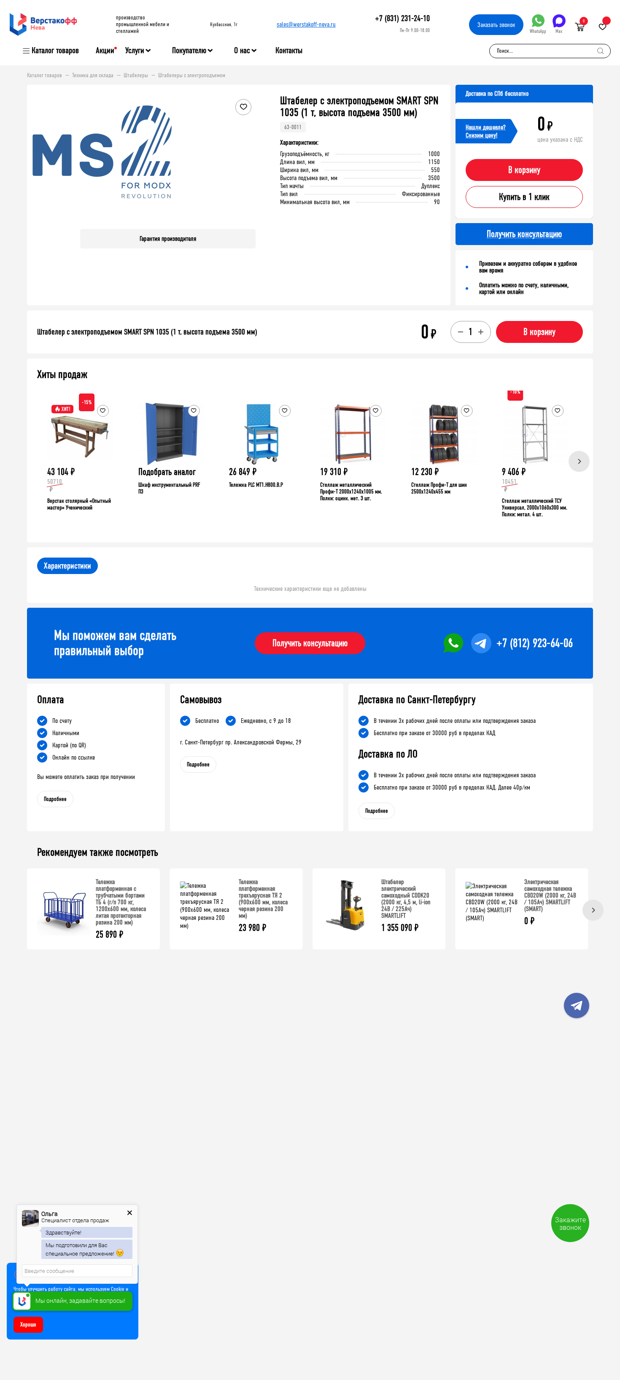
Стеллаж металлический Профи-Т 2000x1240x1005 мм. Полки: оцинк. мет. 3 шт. (351, 491)
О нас (242, 50)
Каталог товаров (55, 50)
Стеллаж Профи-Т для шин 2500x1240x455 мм (439, 488)
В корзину (524, 169)
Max (558, 31)
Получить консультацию (310, 643)
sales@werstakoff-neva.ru (306, 24)
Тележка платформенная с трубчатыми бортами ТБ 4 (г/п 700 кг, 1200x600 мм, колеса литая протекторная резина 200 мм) (121, 902)
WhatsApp (538, 31)
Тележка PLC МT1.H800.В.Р (256, 484)
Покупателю (189, 50)
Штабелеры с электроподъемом (191, 75)
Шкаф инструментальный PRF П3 (169, 488)
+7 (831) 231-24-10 (402, 18)
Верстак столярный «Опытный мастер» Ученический (79, 504)
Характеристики (67, 566)
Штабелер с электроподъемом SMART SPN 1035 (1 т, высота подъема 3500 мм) (147, 332)
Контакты (288, 50)
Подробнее (55, 799)
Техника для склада (92, 75)
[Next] (579, 461)
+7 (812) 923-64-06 (534, 643)
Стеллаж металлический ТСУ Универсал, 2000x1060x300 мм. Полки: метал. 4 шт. (534, 507)
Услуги (134, 50)
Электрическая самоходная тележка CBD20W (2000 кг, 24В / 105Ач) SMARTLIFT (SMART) (550, 895)
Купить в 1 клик (524, 196)
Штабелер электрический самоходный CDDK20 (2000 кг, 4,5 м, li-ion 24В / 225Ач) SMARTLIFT (406, 898)
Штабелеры (136, 75)
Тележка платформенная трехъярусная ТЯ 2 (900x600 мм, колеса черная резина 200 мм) (263, 898)
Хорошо (28, 1324)
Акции (105, 50)
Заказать (496, 25)
